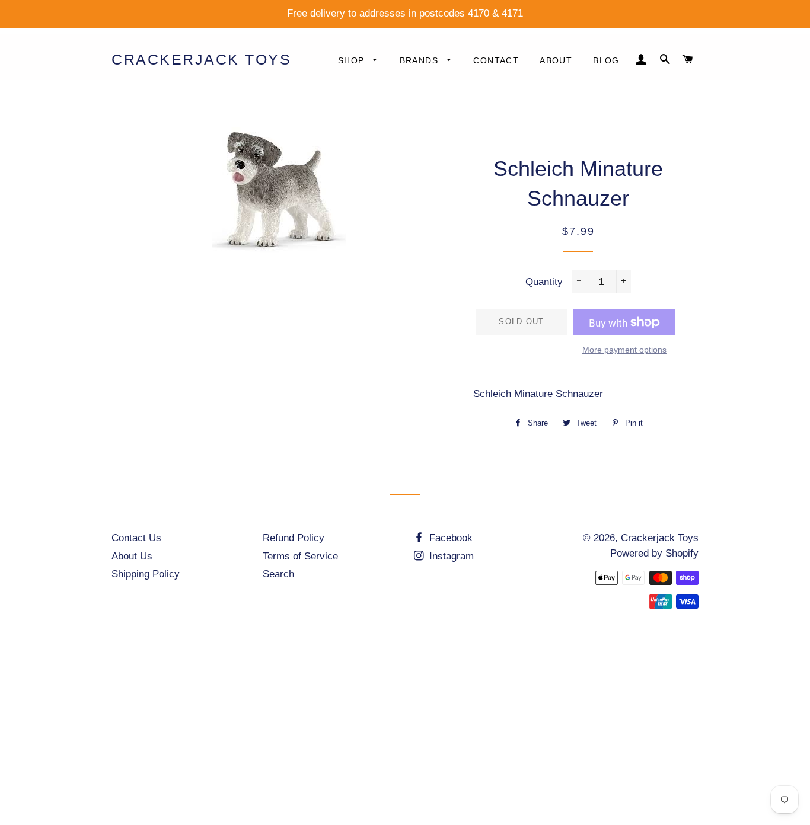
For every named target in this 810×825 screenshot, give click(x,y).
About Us (131, 556)
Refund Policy (293, 537)
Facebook (449, 537)
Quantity (544, 281)
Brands (421, 60)
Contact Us (136, 537)
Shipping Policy (145, 574)
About (556, 60)
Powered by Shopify (654, 553)
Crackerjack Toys (201, 59)
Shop (353, 60)
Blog (606, 60)
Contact (496, 60)
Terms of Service (300, 556)
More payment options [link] (624, 349)
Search (278, 574)
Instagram (450, 556)
